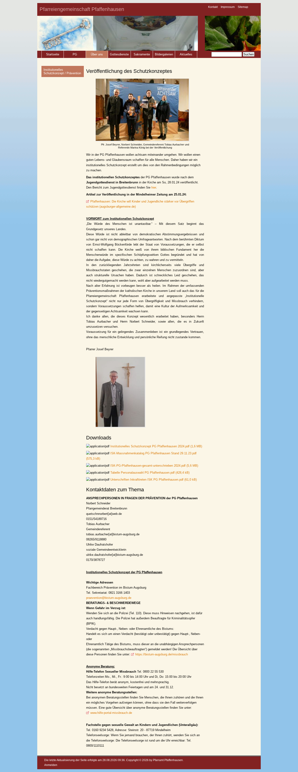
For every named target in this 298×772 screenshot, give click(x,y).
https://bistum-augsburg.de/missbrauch (161, 654)
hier (153, 187)
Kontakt (213, 7)
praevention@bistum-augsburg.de (108, 598)
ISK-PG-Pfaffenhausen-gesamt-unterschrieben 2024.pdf (154, 465)
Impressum (228, 7)
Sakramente (142, 54)
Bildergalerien (164, 54)
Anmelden (50, 764)
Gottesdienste (119, 54)
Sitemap (243, 7)
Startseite (52, 54)
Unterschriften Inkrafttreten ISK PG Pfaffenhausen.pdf (153, 479)
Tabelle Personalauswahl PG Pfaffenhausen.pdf (150, 472)
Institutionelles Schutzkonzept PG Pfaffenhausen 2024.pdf (156, 446)
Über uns (97, 54)
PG (75, 54)
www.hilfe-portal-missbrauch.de (111, 713)
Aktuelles (186, 54)
